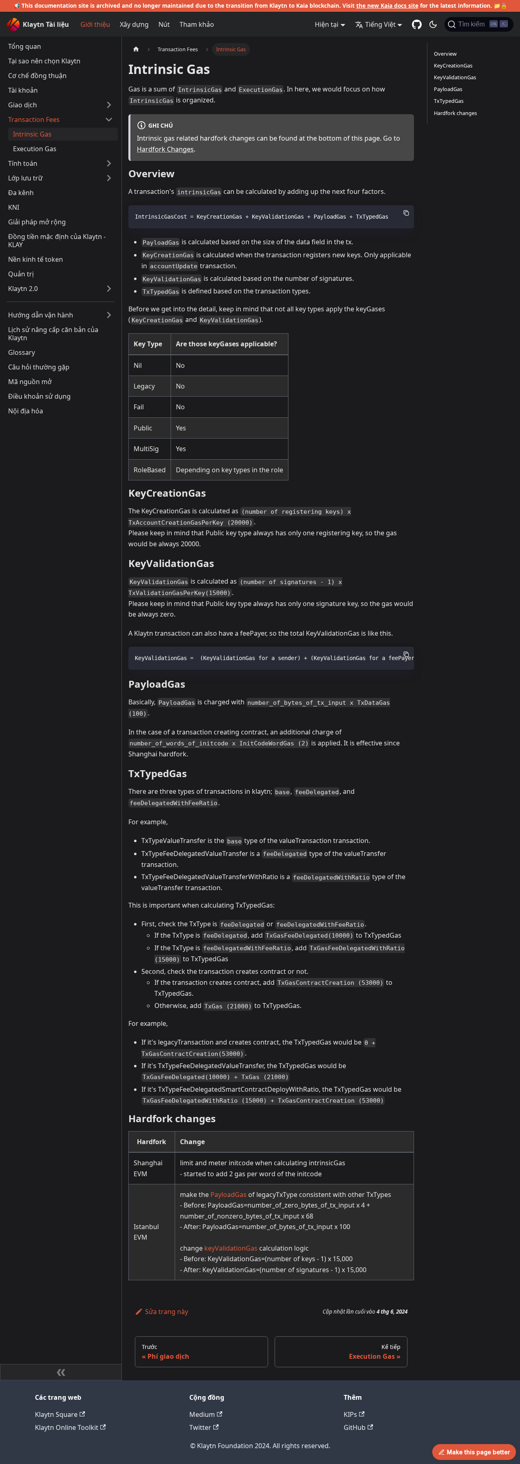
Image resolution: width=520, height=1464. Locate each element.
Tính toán (22, 163)
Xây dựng (134, 24)
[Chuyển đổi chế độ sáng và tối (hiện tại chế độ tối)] (433, 24)
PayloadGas (228, 1194)
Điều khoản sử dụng (39, 396)
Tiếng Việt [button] (380, 24)
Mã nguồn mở (30, 381)
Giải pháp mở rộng (37, 221)
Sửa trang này (166, 1311)
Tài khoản (23, 90)
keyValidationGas (231, 1248)
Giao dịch (22, 104)
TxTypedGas (449, 100)
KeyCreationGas (453, 65)
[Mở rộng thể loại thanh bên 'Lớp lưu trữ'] (109, 178)
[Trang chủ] (136, 49)
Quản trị (21, 273)
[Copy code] (406, 213)
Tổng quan (24, 46)
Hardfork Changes (165, 149)
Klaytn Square (56, 1414)
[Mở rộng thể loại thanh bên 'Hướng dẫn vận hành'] (109, 314)
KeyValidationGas (455, 77)
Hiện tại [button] (326, 24)
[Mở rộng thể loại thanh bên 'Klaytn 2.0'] (109, 288)
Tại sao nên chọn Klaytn (44, 60)
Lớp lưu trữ (25, 178)
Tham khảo (197, 24)
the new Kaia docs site (387, 5)
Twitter (200, 1427)
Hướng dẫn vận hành (40, 315)
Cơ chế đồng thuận (37, 75)
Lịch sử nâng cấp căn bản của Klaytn (53, 333)
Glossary (21, 352)
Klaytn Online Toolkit (66, 1427)
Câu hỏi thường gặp (38, 367)
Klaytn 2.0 (23, 288)
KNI (13, 207)
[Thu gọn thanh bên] (61, 1372)
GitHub (355, 1427)
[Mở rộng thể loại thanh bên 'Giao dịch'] (109, 104)
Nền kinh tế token (35, 259)
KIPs (350, 1414)
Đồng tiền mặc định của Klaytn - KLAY (57, 240)
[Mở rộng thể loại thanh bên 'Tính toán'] (109, 163)
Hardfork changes (455, 113)
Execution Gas (34, 148)
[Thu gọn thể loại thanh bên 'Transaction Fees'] (109, 119)
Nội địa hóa (25, 410)
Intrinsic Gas (32, 134)
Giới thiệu (95, 24)
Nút (164, 24)
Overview (445, 53)
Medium (202, 1414)
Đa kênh (21, 192)
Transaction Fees (34, 119)
